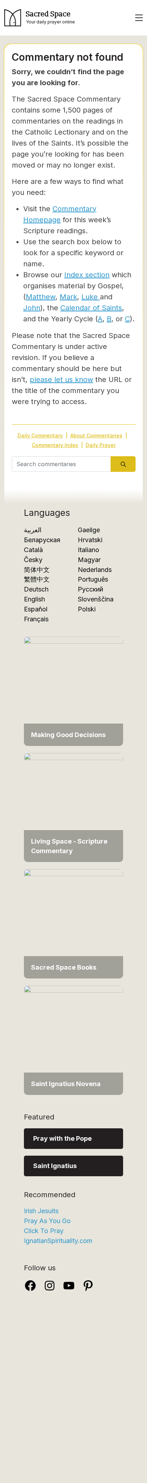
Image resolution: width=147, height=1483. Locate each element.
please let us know (61, 379)
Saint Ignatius (55, 1166)
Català (33, 550)
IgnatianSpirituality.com (58, 1240)
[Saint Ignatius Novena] (73, 1039)
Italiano (88, 550)
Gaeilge (89, 530)
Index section (87, 275)
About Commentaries (96, 435)
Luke (90, 297)
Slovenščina (95, 599)
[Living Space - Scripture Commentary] (73, 807)
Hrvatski (90, 540)
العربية (32, 530)
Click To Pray (44, 1230)
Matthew (40, 297)
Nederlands (95, 569)
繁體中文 (37, 579)
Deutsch (36, 589)
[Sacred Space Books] (73, 923)
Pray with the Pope (62, 1138)
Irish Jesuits (41, 1211)
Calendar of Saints (91, 308)
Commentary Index (55, 445)
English (34, 599)
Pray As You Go (47, 1221)
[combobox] (61, 464)
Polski (87, 609)
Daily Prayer (101, 445)
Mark (68, 297)
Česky (33, 559)
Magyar (89, 559)
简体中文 (37, 569)
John (31, 308)
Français (36, 619)
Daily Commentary (40, 435)
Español (35, 609)
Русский (90, 589)
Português (93, 579)
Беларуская (42, 540)
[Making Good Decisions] (73, 690)
